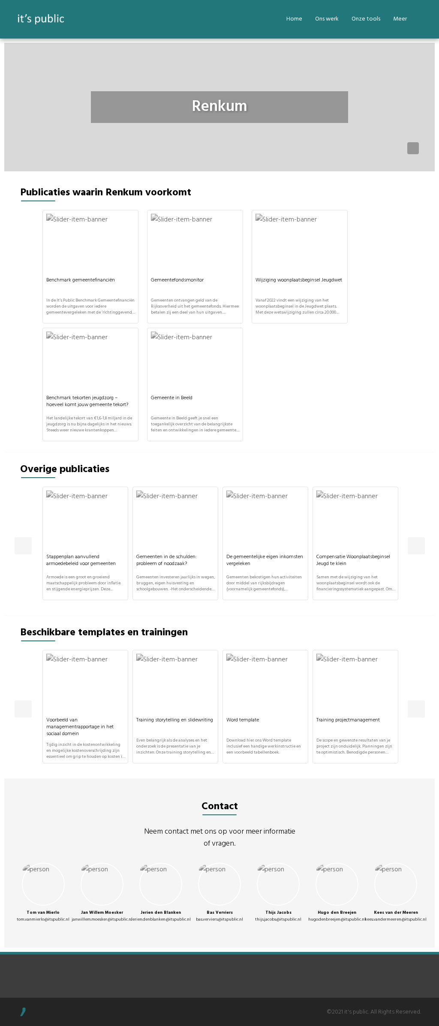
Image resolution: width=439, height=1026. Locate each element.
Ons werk (327, 19)
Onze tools (366, 19)
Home (294, 19)
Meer (400, 19)
